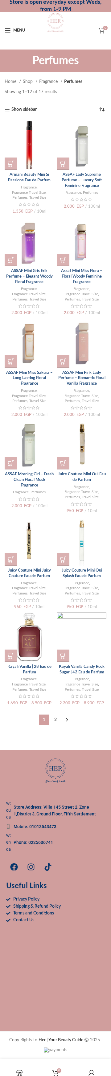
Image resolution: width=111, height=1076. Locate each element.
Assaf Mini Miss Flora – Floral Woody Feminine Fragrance (81, 276)
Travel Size (37, 197)
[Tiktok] (48, 867)
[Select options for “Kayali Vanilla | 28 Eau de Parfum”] (11, 656)
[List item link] (55, 826)
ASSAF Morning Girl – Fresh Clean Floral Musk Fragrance (29, 479)
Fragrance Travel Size (29, 192)
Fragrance (49, 82)
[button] (11, 164)
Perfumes (19, 197)
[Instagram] (31, 867)
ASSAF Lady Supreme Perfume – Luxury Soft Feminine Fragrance (82, 180)
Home (11, 82)
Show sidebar (24, 109)
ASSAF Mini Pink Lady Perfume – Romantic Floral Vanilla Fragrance (81, 378)
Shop (28, 82)
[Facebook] (14, 867)
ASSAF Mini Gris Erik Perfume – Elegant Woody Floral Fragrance (29, 276)
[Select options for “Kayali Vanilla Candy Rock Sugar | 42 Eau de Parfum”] (63, 656)
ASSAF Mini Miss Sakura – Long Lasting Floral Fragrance (29, 378)
